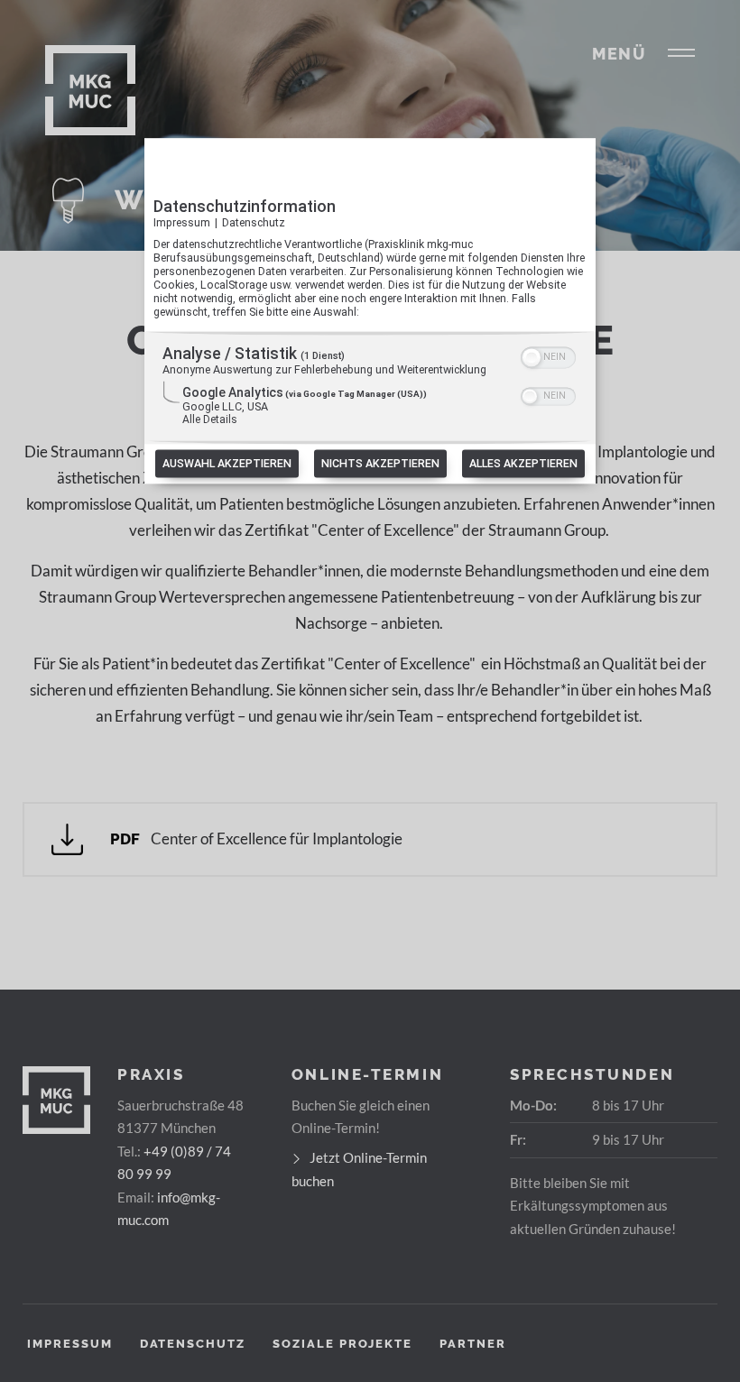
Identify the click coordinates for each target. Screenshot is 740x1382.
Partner (472, 1343)
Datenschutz (253, 222)
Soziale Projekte (342, 1343)
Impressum (181, 222)
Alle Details (209, 420)
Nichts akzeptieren (380, 464)
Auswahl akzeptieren (226, 464)
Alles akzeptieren (523, 464)
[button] (532, 358)
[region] (370, 388)
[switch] (548, 356)
